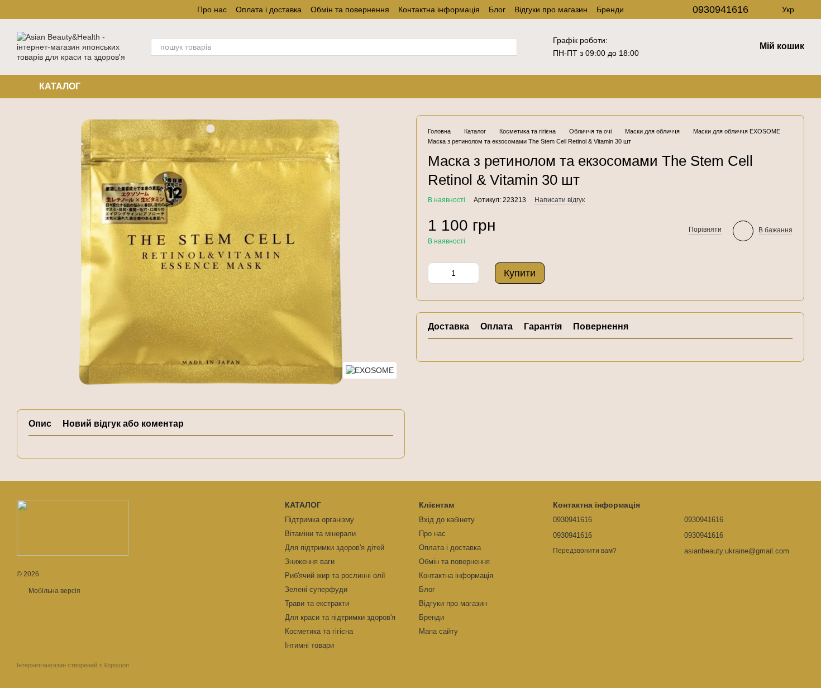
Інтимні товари (309, 645)
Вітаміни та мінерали (320, 533)
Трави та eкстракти (317, 603)
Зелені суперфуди (316, 589)
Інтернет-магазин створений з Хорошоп (73, 665)
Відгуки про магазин (551, 9)
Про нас (212, 9)
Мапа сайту (438, 631)
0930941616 (720, 9)
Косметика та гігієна (319, 631)
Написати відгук (559, 200)
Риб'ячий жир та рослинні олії (335, 575)
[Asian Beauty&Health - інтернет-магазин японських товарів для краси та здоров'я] (72, 527)
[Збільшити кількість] (471, 273)
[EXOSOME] (370, 370)
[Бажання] (688, 47)
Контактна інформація (439, 9)
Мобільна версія (53, 591)
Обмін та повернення (350, 9)
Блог (497, 9)
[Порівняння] (717, 47)
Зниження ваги (310, 561)
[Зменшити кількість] (436, 273)
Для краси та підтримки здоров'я (340, 617)
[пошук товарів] (508, 47)
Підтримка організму (319, 519)
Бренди (610, 9)
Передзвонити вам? (585, 551)
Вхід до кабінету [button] (447, 519)
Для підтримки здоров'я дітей (334, 547)
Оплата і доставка (269, 9)
